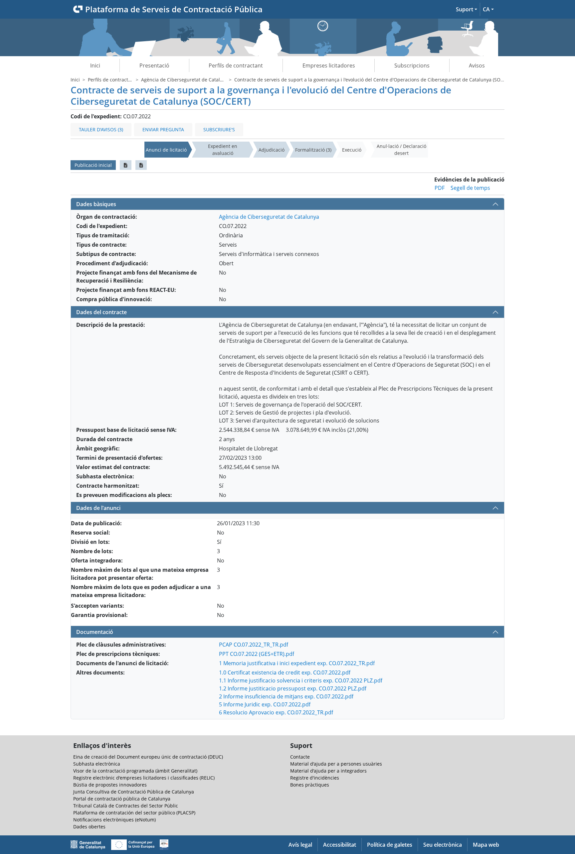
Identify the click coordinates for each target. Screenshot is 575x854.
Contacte (300, 757)
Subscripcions (412, 65)
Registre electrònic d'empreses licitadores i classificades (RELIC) (144, 778)
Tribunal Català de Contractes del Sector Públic (125, 805)
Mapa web (486, 844)
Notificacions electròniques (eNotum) (114, 819)
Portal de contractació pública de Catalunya (121, 798)
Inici (95, 65)
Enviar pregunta (163, 129)
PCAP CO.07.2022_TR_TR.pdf (253, 644)
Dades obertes (89, 826)
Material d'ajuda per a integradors (328, 771)
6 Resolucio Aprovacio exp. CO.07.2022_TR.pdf (276, 712)
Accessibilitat (339, 844)
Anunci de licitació (166, 150)
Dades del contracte (101, 312)
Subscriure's (219, 129)
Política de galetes (389, 844)
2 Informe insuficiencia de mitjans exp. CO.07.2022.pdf (286, 696)
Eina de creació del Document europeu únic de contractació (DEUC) (148, 757)
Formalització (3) (313, 150)
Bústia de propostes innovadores (110, 785)
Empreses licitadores (328, 65)
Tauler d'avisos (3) (101, 129)
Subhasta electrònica (96, 764)
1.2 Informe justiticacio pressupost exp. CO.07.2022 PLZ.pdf (292, 688)
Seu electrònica (442, 844)
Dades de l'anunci (98, 508)
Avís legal (300, 844)
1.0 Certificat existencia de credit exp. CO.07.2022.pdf (284, 672)
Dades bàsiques (96, 204)
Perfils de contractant (236, 65)
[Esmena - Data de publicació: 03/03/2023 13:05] (125, 165)
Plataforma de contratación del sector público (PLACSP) (134, 812)
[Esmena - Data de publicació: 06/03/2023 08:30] (141, 165)
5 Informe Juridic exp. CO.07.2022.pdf (264, 704)
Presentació (154, 65)
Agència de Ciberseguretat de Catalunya (186, 79)
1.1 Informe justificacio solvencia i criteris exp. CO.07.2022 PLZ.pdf (300, 680)
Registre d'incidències (314, 778)
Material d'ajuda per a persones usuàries (336, 764)
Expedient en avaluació (222, 149)
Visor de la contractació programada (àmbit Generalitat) (135, 771)
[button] (466, 9)
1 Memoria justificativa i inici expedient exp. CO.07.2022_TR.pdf (297, 663)
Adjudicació (272, 150)
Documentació (94, 632)
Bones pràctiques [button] (309, 785)
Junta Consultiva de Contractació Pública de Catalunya (133, 792)
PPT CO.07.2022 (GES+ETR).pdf (256, 654)
